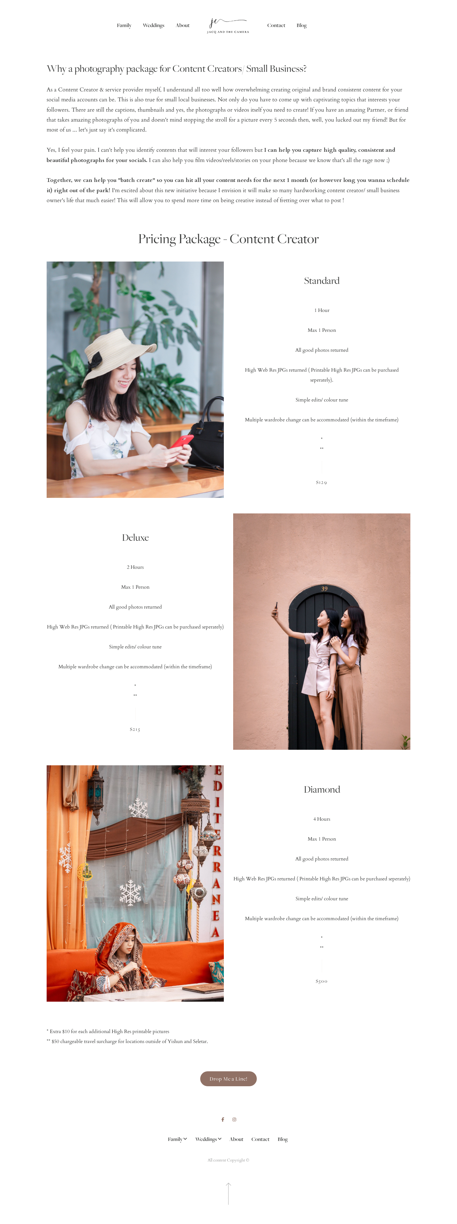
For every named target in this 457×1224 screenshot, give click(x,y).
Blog (302, 25)
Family (124, 25)
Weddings (153, 25)
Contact (276, 25)
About (183, 25)
